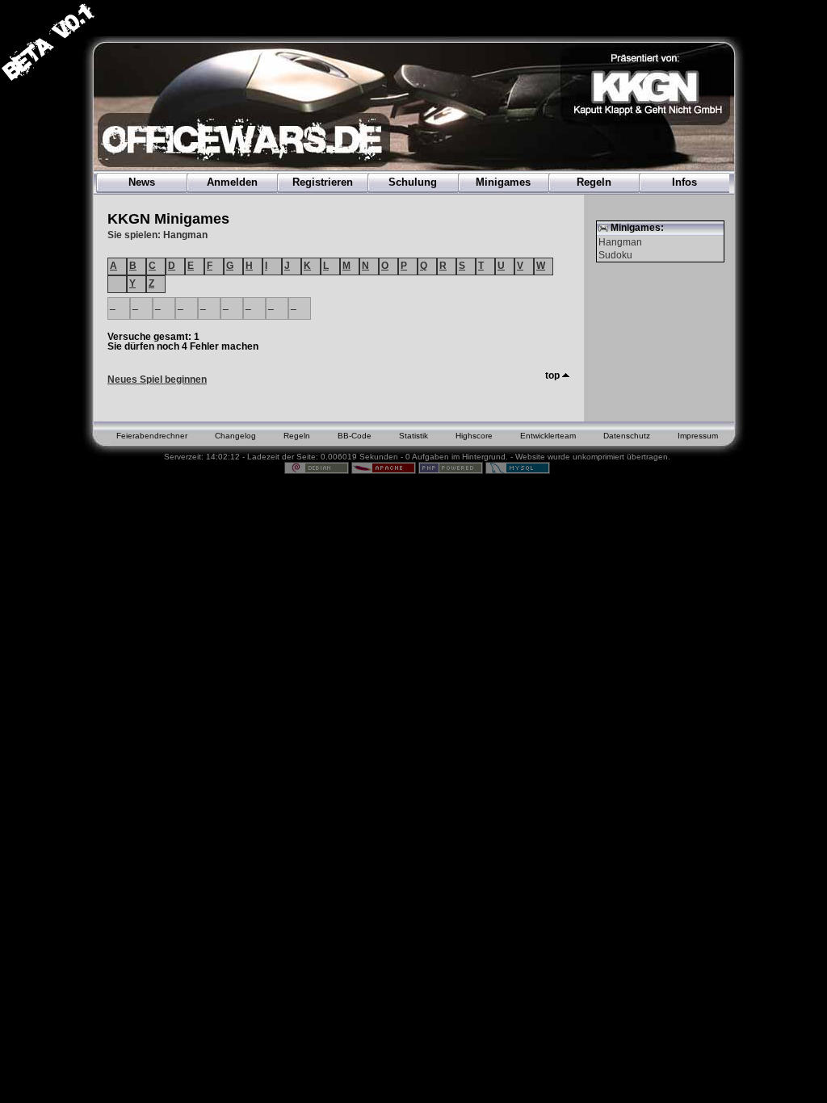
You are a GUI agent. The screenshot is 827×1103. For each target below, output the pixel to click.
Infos (684, 182)
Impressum (698, 435)
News (141, 182)
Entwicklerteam (548, 435)
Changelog (235, 435)
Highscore (474, 435)
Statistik (413, 435)
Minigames (503, 182)
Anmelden (232, 182)
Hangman (620, 242)
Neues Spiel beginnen (157, 379)
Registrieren (322, 182)
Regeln (594, 182)
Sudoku (615, 255)
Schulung (412, 182)
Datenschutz (626, 435)
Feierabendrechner (151, 435)
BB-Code (355, 435)
